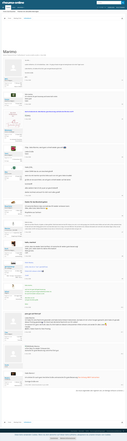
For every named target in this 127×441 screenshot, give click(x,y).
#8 (122, 256)
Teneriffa (19, 340)
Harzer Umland (18, 86)
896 (21, 161)
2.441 (21, 178)
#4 (122, 157)
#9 (122, 279)
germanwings (10, 267)
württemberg (18, 256)
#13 (122, 385)
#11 (122, 332)
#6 (122, 216)
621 (21, 234)
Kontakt (81, 431)
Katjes (7, 99)
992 (21, 212)
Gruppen (20, 7)
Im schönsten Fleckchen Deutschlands (16, 140)
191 (21, 338)
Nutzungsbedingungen (97, 431)
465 (21, 85)
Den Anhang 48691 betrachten (88, 377)
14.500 (20, 254)
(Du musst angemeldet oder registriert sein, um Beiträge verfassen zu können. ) (100, 390)
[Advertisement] (63, 35)
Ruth (6, 249)
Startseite (74, 431)
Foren (8, 7)
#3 (122, 119)
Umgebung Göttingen (16, 236)
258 (21, 272)
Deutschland (19, 299)
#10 (122, 307)
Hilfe (87, 431)
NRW (21, 179)
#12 (122, 354)
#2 (122, 104)
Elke (6, 172)
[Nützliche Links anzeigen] (122, 18)
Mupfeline (8, 206)
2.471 (21, 136)
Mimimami (8, 130)
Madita (7, 378)
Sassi (6, 153)
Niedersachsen (18, 385)
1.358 (21, 384)
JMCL (38, 55)
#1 (122, 80)
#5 (122, 195)
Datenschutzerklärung (114, 431)
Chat (13, 7)
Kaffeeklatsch (21, 55)
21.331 (20, 105)
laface (7, 291)
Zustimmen (54, 438)
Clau (6, 332)
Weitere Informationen (67, 438)
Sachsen (20, 214)
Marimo (7, 228)
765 (21, 297)
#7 (122, 232)
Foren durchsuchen (9, 11)
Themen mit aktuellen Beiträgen (28, 11)
